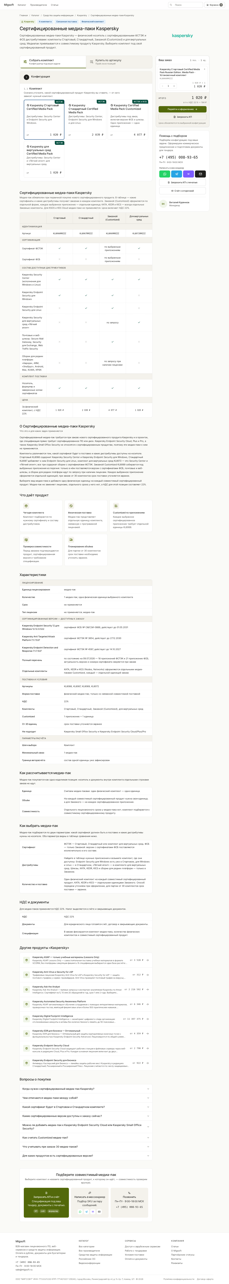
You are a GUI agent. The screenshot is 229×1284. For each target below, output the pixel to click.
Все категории (86, 1246)
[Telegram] (176, 174)
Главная (24, 15)
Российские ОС (87, 1259)
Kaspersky (82, 15)
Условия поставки (134, 1254)
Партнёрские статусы (182, 1254)
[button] (44, 120)
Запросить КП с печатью (184, 182)
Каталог (22, 5)
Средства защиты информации (58, 15)
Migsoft (9, 4)
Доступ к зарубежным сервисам (142, 1246)
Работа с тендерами (136, 1250)
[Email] (200, 174)
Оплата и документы (136, 1259)
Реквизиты (177, 1263)
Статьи (54, 5)
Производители (38, 5)
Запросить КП (184, 116)
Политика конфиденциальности (178, 1279)
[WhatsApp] (164, 174)
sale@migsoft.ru (24, 1269)
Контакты (176, 1259)
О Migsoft (176, 1250)
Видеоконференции (89, 1263)
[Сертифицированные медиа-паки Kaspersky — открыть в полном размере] (182, 36)
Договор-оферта (205, 1279)
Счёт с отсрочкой (184, 190)
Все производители (89, 1250)
